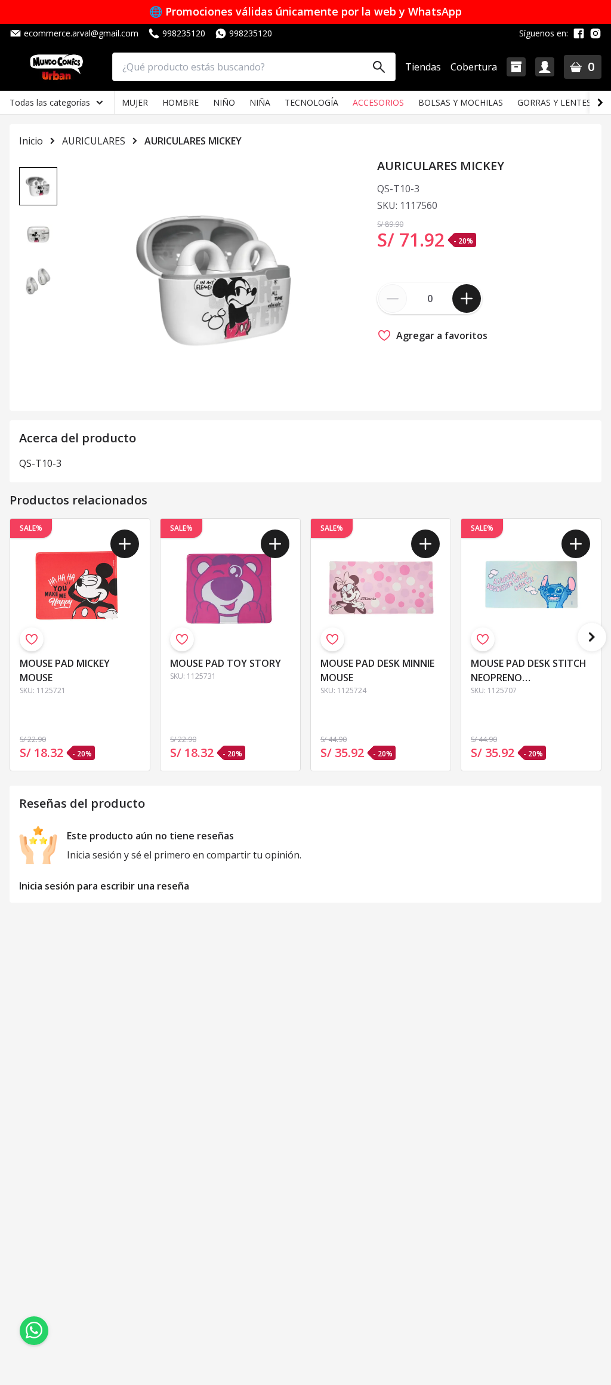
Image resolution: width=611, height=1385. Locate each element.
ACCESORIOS (378, 102)
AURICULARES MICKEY (193, 140)
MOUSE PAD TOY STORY (225, 663)
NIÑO (224, 102)
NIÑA (259, 102)
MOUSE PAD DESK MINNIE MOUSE (377, 670)
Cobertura (473, 66)
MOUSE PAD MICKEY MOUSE (65, 670)
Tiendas (423, 66)
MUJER (135, 102)
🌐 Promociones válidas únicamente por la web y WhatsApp (305, 12)
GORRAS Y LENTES (554, 102)
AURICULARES (93, 140)
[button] (516, 66)
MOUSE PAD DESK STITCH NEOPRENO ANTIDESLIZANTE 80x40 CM (529, 671)
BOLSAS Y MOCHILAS (460, 102)
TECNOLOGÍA (311, 102)
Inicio (31, 140)
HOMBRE (180, 102)
